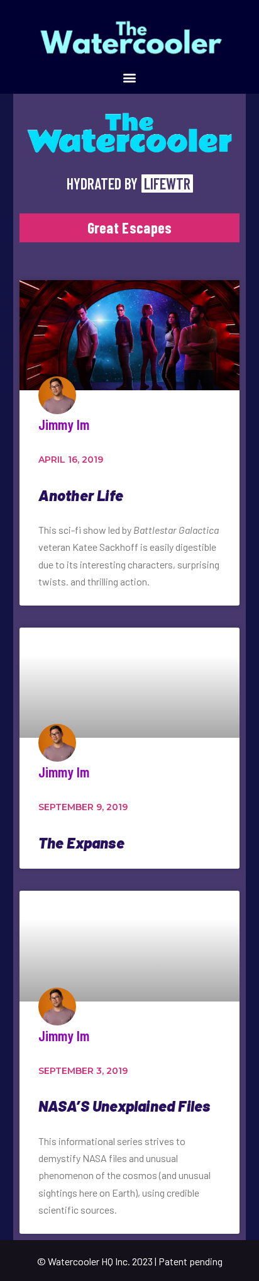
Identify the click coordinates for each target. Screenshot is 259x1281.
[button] (129, 77)
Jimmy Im (63, 424)
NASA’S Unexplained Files (124, 1106)
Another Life (80, 495)
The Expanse (81, 842)
